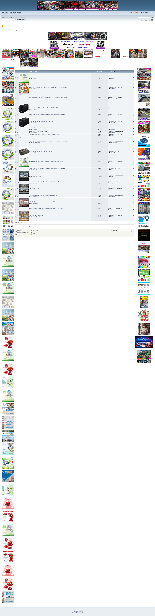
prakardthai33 (35, 203)
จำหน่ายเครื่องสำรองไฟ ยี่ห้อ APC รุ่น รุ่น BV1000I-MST (41, 151)
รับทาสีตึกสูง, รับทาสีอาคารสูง (35, 175)
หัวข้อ (31, 71)
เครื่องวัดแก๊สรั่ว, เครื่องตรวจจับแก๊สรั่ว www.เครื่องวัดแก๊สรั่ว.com (43, 202)
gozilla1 (34, 176)
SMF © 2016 (77, 610)
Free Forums (80, 611)
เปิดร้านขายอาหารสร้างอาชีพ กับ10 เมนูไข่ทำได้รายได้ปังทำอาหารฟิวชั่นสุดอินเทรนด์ (48, 87)
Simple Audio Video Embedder (78, 612)
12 (39, 216)
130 (21, 69)
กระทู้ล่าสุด (111, 71)
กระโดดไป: (107, 230)
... (20, 69)
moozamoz (35, 78)
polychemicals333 (36, 98)
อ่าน (101, 71)
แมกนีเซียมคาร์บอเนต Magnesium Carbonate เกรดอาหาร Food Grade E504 (46, 161)
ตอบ (98, 71)
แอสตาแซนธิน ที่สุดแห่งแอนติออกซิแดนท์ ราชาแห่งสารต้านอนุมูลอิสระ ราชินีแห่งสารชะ (48, 141)
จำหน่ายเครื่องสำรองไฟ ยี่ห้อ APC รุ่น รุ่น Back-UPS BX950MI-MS (43, 107)
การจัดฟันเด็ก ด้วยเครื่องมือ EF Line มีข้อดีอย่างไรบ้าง (41, 128)
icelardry (34, 162)
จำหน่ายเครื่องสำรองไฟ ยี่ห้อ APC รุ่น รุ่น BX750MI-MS (41, 121)
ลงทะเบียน (24, 17)
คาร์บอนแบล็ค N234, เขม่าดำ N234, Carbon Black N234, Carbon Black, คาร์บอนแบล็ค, (48, 97)
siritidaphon (35, 88)
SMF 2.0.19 (72, 610)
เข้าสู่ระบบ (18, 17)
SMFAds (75, 611)
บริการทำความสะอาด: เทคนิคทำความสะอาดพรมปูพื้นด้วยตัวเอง (43, 195)
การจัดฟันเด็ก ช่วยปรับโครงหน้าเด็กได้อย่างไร (39, 131)
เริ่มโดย (35, 71)
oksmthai (34, 135)
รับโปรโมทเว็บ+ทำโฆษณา (12, 13)
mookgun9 (35, 115)
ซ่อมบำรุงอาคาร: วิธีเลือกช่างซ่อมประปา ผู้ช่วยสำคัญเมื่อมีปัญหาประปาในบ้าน (46, 208)
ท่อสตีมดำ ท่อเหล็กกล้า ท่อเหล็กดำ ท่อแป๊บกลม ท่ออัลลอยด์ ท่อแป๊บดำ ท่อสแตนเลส (47, 114)
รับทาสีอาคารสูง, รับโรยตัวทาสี (36, 215)
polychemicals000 (36, 142)
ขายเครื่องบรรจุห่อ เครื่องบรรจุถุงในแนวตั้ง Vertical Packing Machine (44, 134)
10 (39, 176)
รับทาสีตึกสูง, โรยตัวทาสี (34, 188)
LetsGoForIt (35, 109)
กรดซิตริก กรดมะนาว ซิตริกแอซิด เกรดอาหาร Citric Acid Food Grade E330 (45, 77)
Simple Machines (83, 610)
